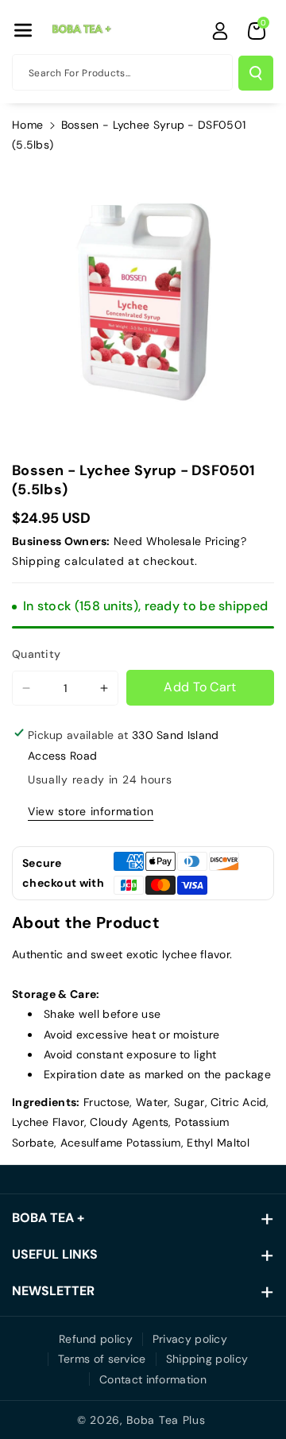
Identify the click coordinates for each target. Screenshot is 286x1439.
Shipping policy (207, 1359)
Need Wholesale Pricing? (180, 541)
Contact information (153, 1379)
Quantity (36, 654)
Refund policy (96, 1339)
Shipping (36, 561)
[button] (23, 30)
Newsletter (53, 1290)
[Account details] (220, 31)
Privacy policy (190, 1339)
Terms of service (102, 1359)
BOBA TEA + (48, 1217)
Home (27, 125)
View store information (90, 811)
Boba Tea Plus (165, 1420)
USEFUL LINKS (55, 1254)
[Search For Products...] (255, 73)
